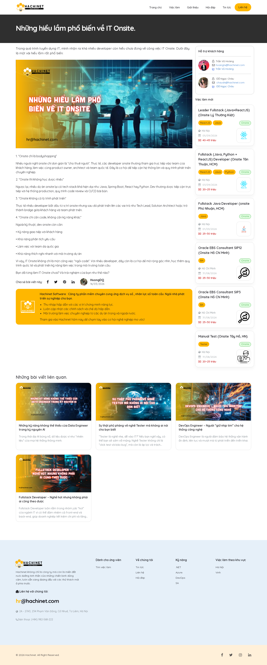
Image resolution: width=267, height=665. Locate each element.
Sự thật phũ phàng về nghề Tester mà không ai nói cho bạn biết (133, 427)
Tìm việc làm (103, 567)
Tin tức (227, 7)
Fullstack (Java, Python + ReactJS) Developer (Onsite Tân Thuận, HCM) (223, 159)
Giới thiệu (193, 7)
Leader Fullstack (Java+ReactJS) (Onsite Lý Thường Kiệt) (224, 112)
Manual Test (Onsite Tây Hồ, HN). (223, 336)
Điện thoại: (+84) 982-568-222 (35, 619)
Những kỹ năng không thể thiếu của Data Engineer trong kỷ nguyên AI (53, 427)
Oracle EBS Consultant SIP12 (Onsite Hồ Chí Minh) (220, 250)
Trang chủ (155, 7)
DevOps (180, 577)
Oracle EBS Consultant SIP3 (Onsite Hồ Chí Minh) (219, 294)
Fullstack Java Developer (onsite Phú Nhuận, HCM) (224, 206)
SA (177, 583)
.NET (178, 567)
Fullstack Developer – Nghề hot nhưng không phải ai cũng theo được (53, 499)
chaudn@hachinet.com (230, 82)
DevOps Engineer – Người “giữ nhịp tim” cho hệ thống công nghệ (211, 427)
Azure (179, 572)
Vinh (218, 572)
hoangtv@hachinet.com (230, 65)
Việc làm (174, 7)
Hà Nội (220, 567)
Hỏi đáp (210, 7)
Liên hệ (242, 7)
